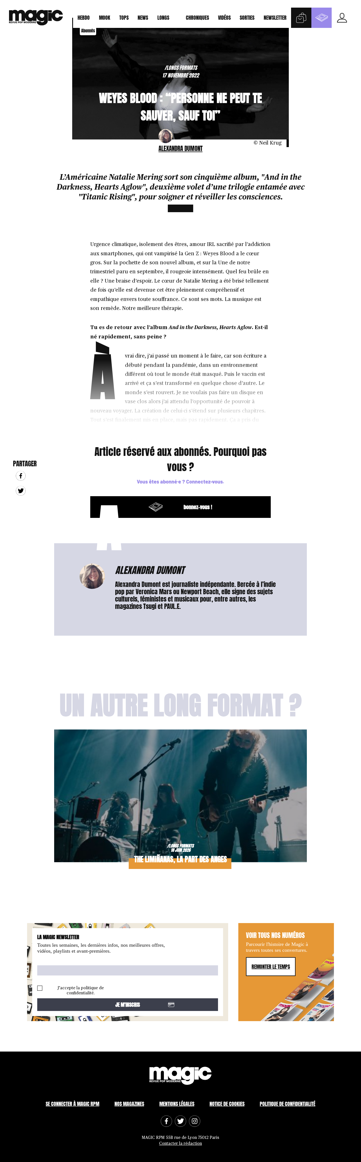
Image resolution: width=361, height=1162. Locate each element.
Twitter (21, 491)
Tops (124, 17)
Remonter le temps (271, 966)
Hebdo (84, 17)
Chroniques (197, 17)
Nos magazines (129, 1104)
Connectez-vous (204, 481)
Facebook (21, 476)
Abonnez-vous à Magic (321, 18)
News (143, 17)
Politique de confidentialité (287, 1104)
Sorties (247, 17)
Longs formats (166, 21)
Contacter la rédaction (180, 1143)
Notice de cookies (227, 1104)
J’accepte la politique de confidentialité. (81, 990)
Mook (104, 17)
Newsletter (275, 17)
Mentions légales (176, 1104)
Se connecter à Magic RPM (72, 1104)
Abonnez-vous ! (154, 507)
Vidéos (224, 17)
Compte (342, 18)
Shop (301, 18)
